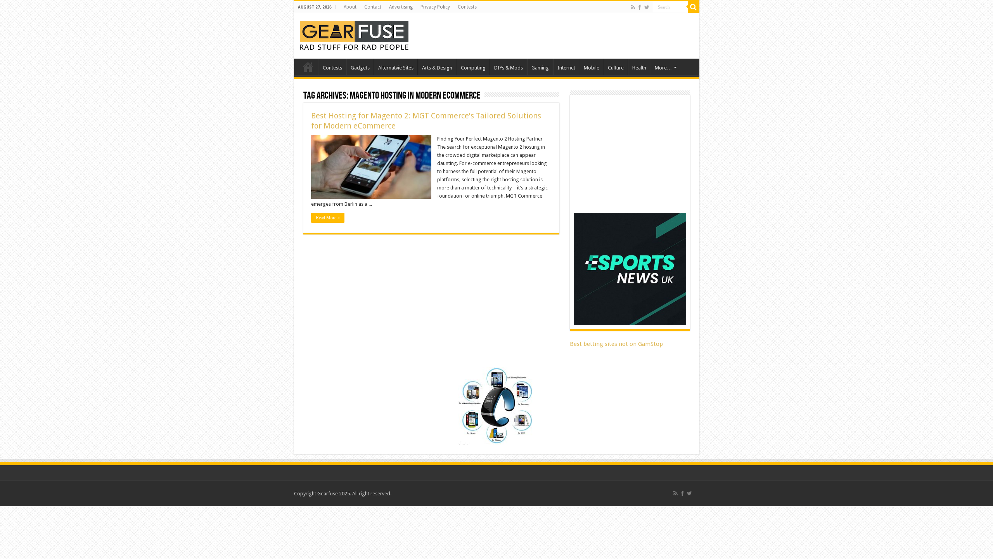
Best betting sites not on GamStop (616, 343)
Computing (473, 68)
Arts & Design (437, 68)
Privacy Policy (435, 7)
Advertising (401, 7)
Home (308, 67)
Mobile (591, 68)
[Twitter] (647, 7)
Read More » (328, 217)
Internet (566, 68)
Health (639, 68)
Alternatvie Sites (395, 68)
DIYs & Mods (508, 68)
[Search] (693, 7)
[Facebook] (639, 7)
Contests (467, 7)
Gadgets (360, 68)
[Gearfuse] (354, 34)
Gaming (540, 68)
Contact (372, 7)
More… (663, 68)
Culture (616, 68)
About (350, 7)
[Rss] (633, 7)
